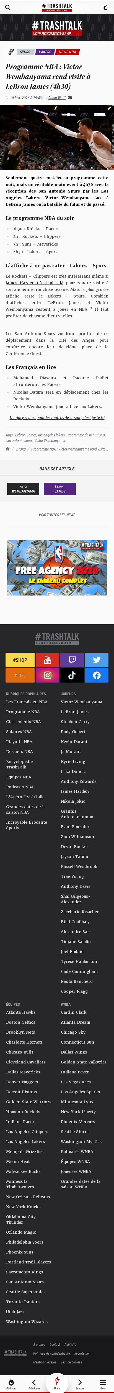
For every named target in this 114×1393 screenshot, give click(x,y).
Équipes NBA (18, 777)
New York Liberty (78, 1111)
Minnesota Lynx (77, 1101)
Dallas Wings (74, 1052)
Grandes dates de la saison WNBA (80, 1184)
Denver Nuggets (22, 1081)
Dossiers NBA (19, 751)
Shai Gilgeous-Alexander (76, 899)
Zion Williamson (77, 836)
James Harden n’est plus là (34, 282)
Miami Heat (18, 1161)
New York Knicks (23, 1206)
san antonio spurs (19, 440)
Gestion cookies (71, 1362)
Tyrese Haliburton (79, 961)
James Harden (75, 791)
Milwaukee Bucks (23, 1171)
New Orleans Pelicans (28, 1196)
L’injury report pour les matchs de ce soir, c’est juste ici (57, 417)
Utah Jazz (15, 1311)
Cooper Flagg (74, 991)
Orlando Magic (21, 1232)
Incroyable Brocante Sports (26, 825)
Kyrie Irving (73, 761)
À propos (39, 1344)
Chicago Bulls (19, 1052)
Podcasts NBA (20, 786)
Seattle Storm (75, 1131)
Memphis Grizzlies (24, 1151)
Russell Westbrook (79, 866)
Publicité (70, 1344)
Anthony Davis (75, 886)
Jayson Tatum (74, 856)
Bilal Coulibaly (75, 921)
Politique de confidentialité (51, 1353)
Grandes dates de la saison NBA (26, 809)
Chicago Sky (73, 1032)
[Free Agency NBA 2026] (57, 568)
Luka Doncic (73, 771)
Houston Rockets (23, 1111)
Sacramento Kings (24, 1272)
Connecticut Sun (77, 1042)
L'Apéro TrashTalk (25, 796)
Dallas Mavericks (23, 1072)
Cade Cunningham (79, 971)
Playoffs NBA (19, 741)
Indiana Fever (75, 1072)
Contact (55, 1344)
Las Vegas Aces (76, 1081)
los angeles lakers (51, 435)
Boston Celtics (20, 1022)
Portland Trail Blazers (28, 1262)
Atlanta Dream (75, 1022)
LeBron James (75, 711)
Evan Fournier (75, 826)
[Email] (69, 97)
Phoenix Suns (19, 1252)
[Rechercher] (7, 7)
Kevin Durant (74, 741)
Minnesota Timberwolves (20, 1184)
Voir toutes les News (57, 514)
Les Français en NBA (27, 701)
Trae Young (72, 876)
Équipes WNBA (75, 1161)
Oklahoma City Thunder (21, 1219)
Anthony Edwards (78, 781)
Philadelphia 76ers (24, 1242)
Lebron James (26, 435)
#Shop (20, 660)
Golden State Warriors (28, 1101)
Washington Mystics (81, 1141)
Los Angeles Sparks (80, 1091)
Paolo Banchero (77, 981)
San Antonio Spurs (25, 1281)
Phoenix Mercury (78, 1121)
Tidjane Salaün (76, 941)
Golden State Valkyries (84, 1062)
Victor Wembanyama (49, 440)
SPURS (20, 449)
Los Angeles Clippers (27, 1131)
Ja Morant (71, 751)
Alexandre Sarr (76, 931)
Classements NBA (23, 721)
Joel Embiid (72, 951)
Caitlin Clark (74, 1012)
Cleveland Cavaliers (25, 1062)
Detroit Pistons (21, 1091)
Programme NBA (23, 711)
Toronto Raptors (23, 1301)
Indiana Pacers (21, 1121)
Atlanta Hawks (20, 1012)
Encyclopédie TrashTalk (19, 764)
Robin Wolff (57, 97)
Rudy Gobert (73, 731)
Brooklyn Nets (20, 1032)
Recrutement (83, 1353)
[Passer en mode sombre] (106, 7)
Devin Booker (74, 846)
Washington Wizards (27, 1321)
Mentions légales (44, 1362)
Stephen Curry (75, 721)
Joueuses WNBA (76, 1171)
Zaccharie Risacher (80, 911)
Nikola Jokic (73, 801)
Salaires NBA (19, 731)
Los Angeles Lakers (25, 1141)
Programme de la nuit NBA (86, 435)
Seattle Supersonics (25, 1291)
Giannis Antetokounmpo (77, 814)
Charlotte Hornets (24, 1042)
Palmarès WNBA (77, 1151)
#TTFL (20, 675)
